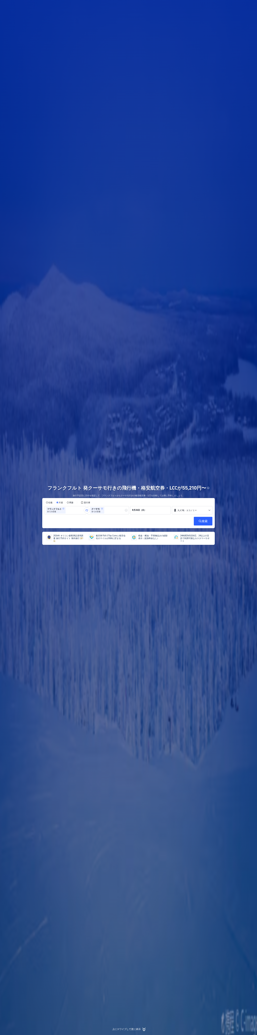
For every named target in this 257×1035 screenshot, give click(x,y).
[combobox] (67, 510)
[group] (65, 510)
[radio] (49, 502)
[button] (237, 4)
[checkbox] (85, 502)
